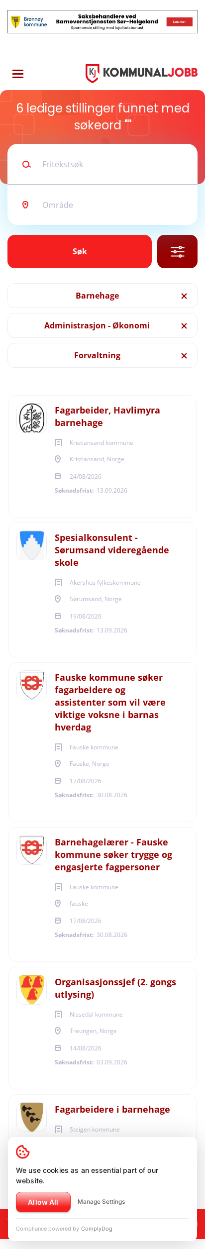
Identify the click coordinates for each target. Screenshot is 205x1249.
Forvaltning (97, 355)
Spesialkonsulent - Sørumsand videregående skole (112, 549)
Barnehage (97, 295)
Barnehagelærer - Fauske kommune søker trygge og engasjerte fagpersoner (113, 854)
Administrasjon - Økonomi (97, 325)
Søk (80, 251)
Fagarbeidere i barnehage (112, 1109)
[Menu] (17, 74)
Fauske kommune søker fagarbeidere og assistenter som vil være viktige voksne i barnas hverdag (110, 702)
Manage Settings (101, 1201)
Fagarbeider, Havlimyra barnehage (107, 416)
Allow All (43, 1202)
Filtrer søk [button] (177, 251)
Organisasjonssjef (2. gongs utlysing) (115, 988)
